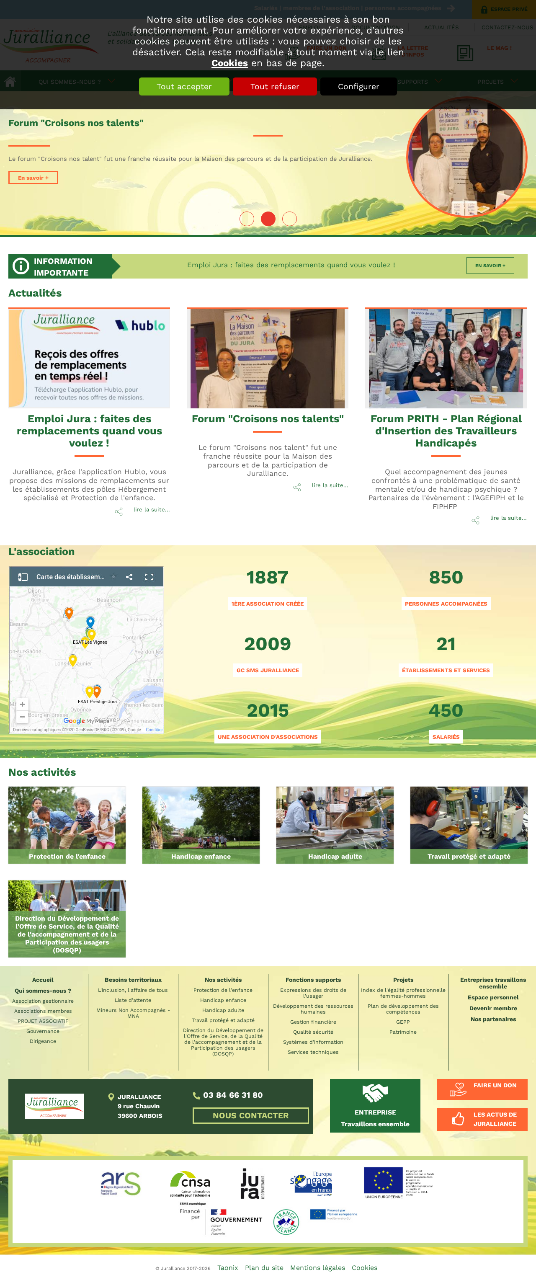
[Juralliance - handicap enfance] (201, 825)
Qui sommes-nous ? (43, 990)
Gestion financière (313, 1022)
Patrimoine (403, 1032)
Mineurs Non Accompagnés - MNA (133, 1013)
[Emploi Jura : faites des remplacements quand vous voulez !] (82, 354)
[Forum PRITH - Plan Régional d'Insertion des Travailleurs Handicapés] (439, 354)
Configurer (358, 86)
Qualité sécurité (313, 1032)
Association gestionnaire (43, 1001)
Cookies (229, 62)
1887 (268, 586)
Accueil (43, 979)
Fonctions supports (313, 979)
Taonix (227, 1268)
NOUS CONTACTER (251, 1115)
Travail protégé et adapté (469, 856)
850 (446, 586)
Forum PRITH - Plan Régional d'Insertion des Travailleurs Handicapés (446, 431)
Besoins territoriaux (133, 979)
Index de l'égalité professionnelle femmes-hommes (403, 993)
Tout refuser (274, 86)
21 (446, 653)
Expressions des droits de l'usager (313, 993)
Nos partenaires (493, 1019)
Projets (403, 979)
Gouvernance (42, 1031)
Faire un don (495, 1085)
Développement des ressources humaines (313, 1009)
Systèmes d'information (313, 1042)
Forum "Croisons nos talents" (268, 419)
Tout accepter (184, 86)
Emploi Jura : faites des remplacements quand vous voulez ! (291, 265)
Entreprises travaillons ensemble (493, 983)
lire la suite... (152, 509)
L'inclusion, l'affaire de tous (133, 990)
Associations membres (43, 1011)
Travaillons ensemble (375, 1118)
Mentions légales (317, 1268)
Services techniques (313, 1052)
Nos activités (223, 979)
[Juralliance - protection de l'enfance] (67, 825)
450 (446, 719)
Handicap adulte (335, 856)
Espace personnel (493, 997)
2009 (268, 653)
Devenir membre (493, 1008)
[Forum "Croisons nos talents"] (467, 157)
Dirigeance (43, 1041)
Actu (35, 293)
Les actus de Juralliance (495, 1119)
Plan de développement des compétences (403, 1009)
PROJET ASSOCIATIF (43, 1021)
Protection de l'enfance (67, 856)
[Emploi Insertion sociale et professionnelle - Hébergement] (469, 825)
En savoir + (33, 177)
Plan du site (264, 1268)
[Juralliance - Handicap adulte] (335, 825)
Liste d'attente (133, 1000)
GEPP (403, 1022)
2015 (268, 719)
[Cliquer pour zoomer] (86, 648)
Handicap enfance (201, 856)
